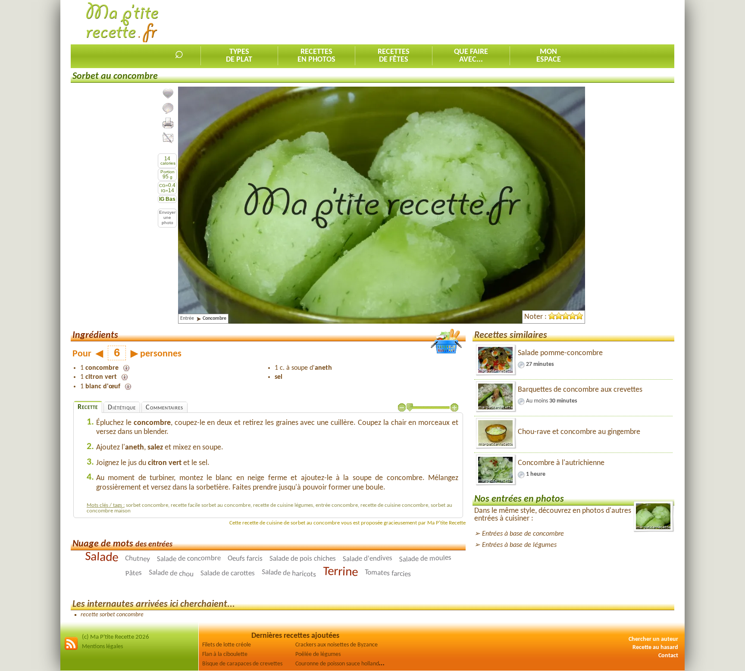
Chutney (137, 558)
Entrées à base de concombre (523, 534)
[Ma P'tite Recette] (122, 22)
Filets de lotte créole (226, 645)
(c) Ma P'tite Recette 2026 (115, 637)
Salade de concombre (189, 558)
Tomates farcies (388, 573)
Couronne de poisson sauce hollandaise (341, 664)
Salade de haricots (289, 573)
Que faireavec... (471, 56)
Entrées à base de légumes (519, 545)
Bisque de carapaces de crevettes (242, 664)
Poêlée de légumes (318, 654)
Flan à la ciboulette (224, 654)
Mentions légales (102, 646)
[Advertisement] (517, 22)
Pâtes (133, 573)
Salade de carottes (227, 573)
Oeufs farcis (245, 558)
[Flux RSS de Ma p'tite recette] (71, 648)
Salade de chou (171, 573)
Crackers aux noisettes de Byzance (336, 645)
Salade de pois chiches (302, 558)
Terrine (340, 572)
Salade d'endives (367, 558)
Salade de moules (425, 558)
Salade (101, 557)
